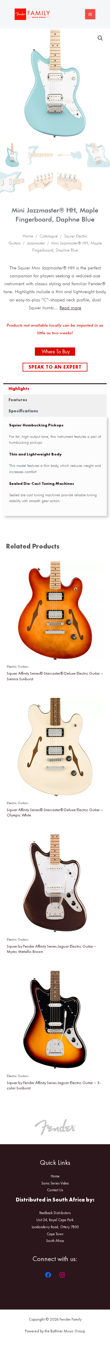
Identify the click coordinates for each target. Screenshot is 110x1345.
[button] (100, 38)
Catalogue (49, 236)
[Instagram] (62, 1274)
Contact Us (55, 1189)
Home (28, 236)
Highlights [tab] (19, 388)
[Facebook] (48, 1274)
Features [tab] (18, 399)
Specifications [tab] (23, 411)
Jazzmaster (36, 243)
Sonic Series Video (55, 1183)
